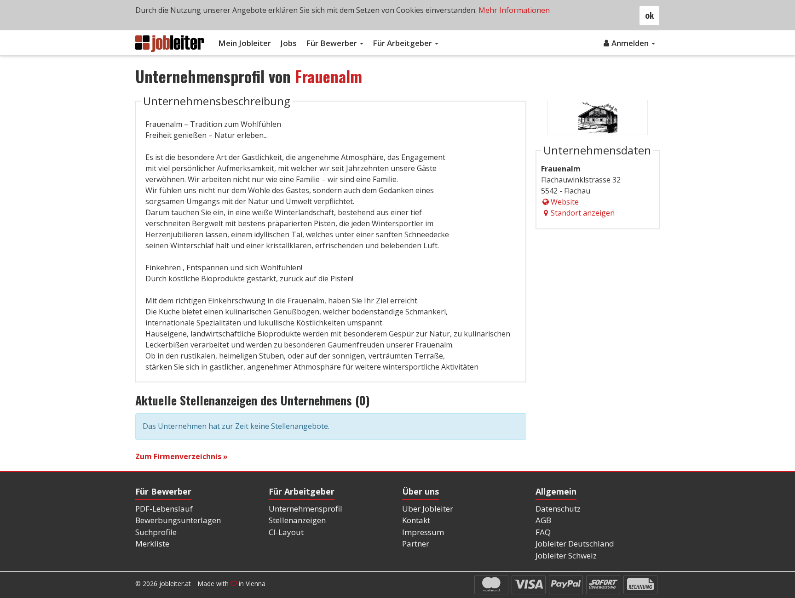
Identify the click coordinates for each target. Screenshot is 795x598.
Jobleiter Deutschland (575, 543)
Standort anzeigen (583, 213)
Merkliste (152, 543)
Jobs (288, 43)
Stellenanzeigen (297, 520)
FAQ (543, 532)
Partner (415, 543)
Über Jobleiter (427, 508)
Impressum (423, 532)
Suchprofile (156, 532)
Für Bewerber (332, 43)
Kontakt (416, 520)
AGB (543, 520)
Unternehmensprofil (305, 508)
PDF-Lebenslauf (164, 508)
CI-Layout (286, 532)
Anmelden (631, 43)
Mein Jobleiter (244, 43)
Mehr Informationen (514, 10)
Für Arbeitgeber (403, 43)
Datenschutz (558, 508)
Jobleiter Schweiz (566, 555)
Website (565, 202)
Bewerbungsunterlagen (178, 520)
